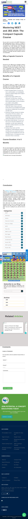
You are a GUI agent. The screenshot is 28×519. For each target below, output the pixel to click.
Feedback (16, 477)
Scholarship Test (13, 239)
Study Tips (13, 229)
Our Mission (16, 462)
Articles (13, 218)
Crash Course (5, 439)
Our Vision (16, 464)
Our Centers (4, 464)
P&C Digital (13, 234)
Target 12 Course (5, 436)
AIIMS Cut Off (13, 231)
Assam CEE (13, 242)
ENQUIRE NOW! (26, 255)
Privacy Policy (17, 480)
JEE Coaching (13, 245)
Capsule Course (8, 190)
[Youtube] (1, 259)
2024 (7, 302)
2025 (7, 299)
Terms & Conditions (6, 480)
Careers (3, 467)
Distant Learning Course (7, 443)
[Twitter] (1, 258)
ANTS (13, 226)
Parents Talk (13, 247)
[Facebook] (1, 256)
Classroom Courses (13, 220)
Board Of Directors (6, 462)
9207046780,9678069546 (9, 490)
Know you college (13, 223)
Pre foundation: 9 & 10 (6, 432)
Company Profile (17, 459)
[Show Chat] (24, 515)
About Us (4, 459)
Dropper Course (17, 436)
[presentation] (3, 179)
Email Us (5, 493)
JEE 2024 (14, 191)
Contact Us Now (7, 416)
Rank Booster (13, 237)
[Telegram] (1, 263)
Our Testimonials (17, 467)
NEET (8, 191)
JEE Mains (13, 215)
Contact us (4, 477)
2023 (7, 305)
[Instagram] (1, 261)
